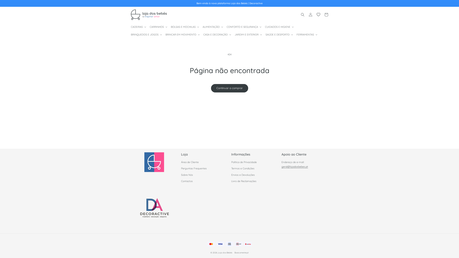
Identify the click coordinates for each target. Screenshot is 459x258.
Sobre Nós (187, 174)
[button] (138, 27)
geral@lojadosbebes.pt (294, 166)
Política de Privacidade (244, 162)
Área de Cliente (190, 162)
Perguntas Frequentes (194, 168)
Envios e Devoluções (243, 174)
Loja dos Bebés (225, 252)
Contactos (187, 181)
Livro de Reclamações (243, 181)
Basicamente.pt (242, 252)
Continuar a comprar (229, 88)
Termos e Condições (242, 168)
